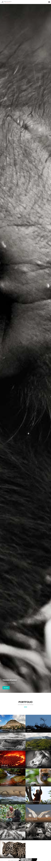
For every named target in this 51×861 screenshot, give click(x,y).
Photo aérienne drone (6, 803)
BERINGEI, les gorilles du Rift (34, 765)
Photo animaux (4, 731)
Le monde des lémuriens (33, 801)
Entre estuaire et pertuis (7, 747)
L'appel (29, 729)
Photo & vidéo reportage (6, 820)
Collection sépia (5, 855)
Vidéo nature (29, 731)
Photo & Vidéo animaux (32, 767)
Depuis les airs (5, 801)
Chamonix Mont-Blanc (7, 837)
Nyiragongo (4, 765)
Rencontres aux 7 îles (7, 729)
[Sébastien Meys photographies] (6, 2)
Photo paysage (4, 749)
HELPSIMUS (29, 747)
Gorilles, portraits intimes (33, 837)
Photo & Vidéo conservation (33, 749)
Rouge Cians (4, 783)
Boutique (6, 687)
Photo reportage (4, 767)
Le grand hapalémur (32, 783)
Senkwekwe (4, 819)
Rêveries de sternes (32, 819)
